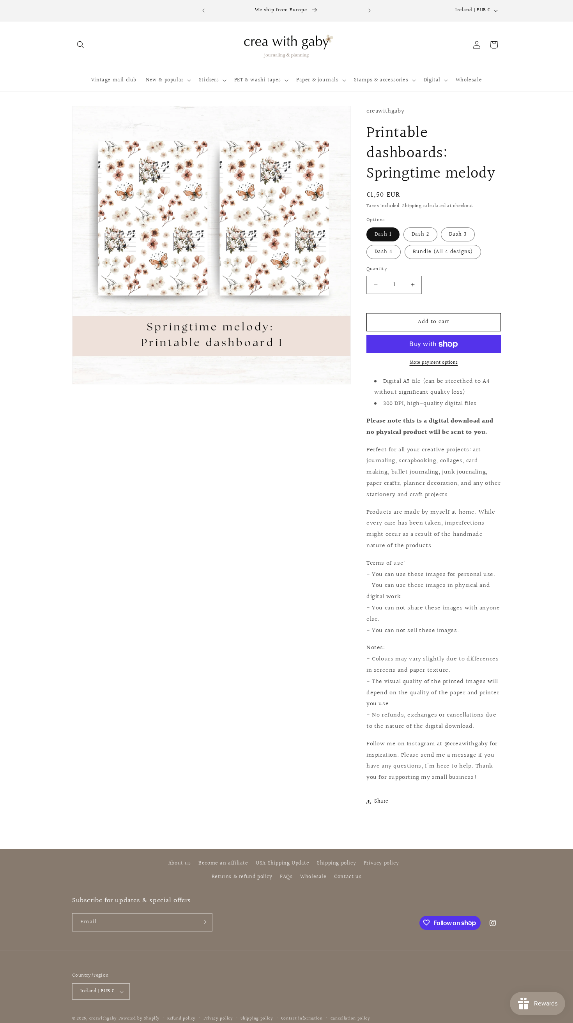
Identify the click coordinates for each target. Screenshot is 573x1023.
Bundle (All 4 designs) (443, 252)
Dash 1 (383, 234)
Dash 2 (420, 234)
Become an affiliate (223, 863)
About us (179, 863)
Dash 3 (458, 234)
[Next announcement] (369, 10)
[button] (80, 44)
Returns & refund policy (242, 877)
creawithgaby (103, 1019)
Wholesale (313, 877)
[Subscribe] (203, 922)
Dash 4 (384, 252)
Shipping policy (336, 863)
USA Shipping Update (282, 863)
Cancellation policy (350, 1018)
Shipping (412, 206)
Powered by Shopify (139, 1019)
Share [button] (381, 801)
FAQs (286, 877)
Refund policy (181, 1018)
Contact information (302, 1018)
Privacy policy (381, 863)
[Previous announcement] (203, 10)
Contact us (347, 877)
